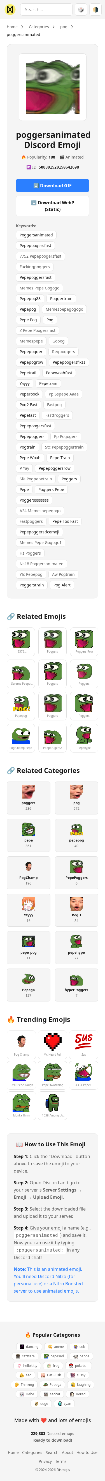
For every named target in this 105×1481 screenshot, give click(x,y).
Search (52, 1452)
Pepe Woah (30, 457)
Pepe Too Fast (65, 521)
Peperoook (29, 394)
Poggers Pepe (51, 489)
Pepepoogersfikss (69, 362)
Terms (61, 1461)
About (67, 1452)
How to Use (86, 1452)
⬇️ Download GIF (52, 186)
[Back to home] (9, 9)
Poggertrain (61, 298)
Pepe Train (60, 457)
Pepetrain (48, 383)
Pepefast (28, 415)
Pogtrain (28, 447)
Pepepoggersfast (36, 277)
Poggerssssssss (34, 500)
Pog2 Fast (29, 404)
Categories (39, 26)
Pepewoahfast (59, 372)
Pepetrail (28, 372)
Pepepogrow (31, 362)
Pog (49, 319)
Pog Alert (62, 585)
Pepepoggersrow (55, 468)
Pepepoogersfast (35, 245)
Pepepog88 (30, 298)
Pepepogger (31, 351)
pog (63, 26)
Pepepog (28, 309)
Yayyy (25, 383)
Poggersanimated (36, 235)
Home (12, 26)
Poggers (69, 478)
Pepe (24, 489)
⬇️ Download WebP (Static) (52, 206)
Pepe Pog (28, 319)
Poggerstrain (32, 585)
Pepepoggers (32, 436)
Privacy (45, 1461)
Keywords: (26, 225)
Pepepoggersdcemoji (39, 532)
